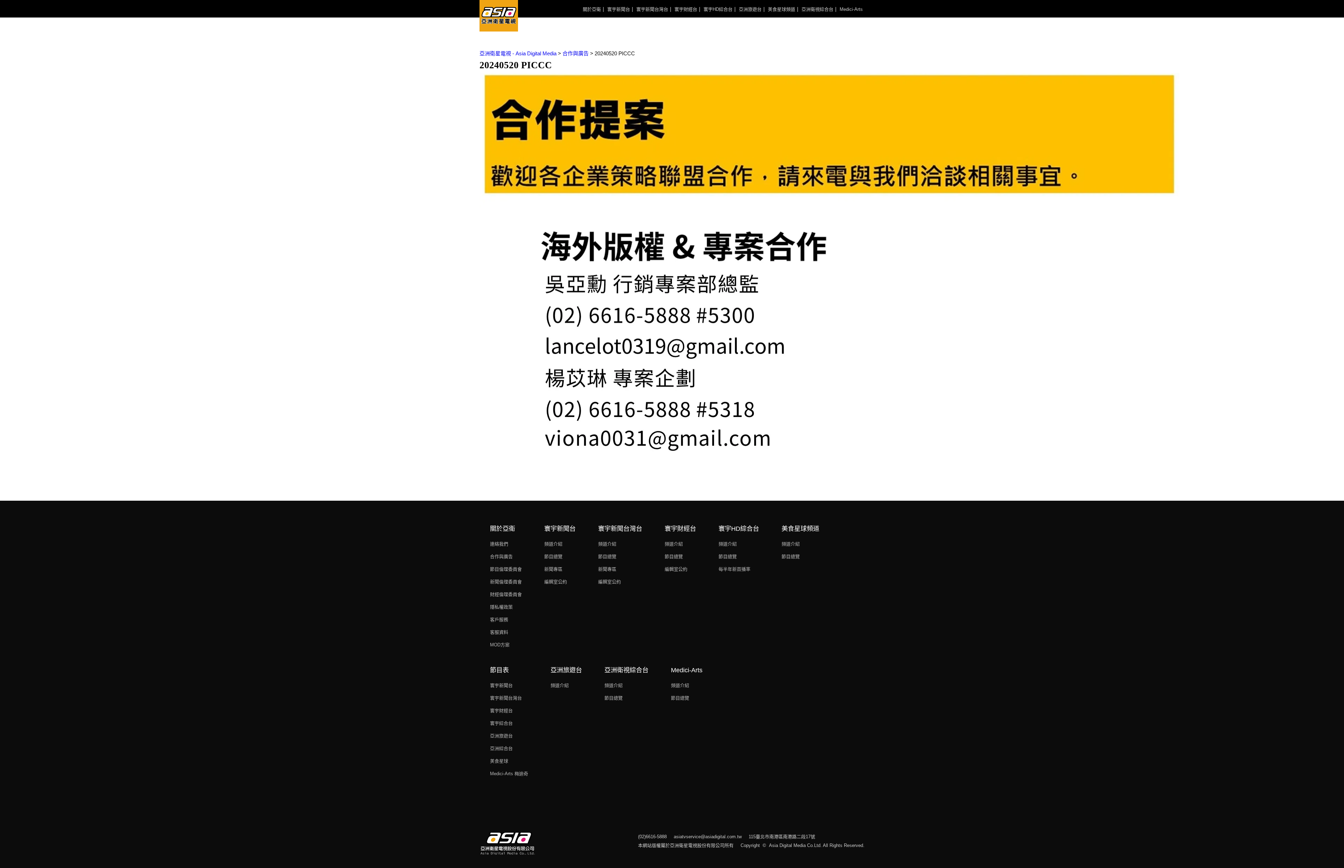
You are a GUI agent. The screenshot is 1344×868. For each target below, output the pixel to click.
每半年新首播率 (734, 569)
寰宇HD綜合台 (718, 9)
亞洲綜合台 (501, 748)
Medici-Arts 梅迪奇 (509, 773)
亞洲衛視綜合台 (817, 9)
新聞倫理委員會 (506, 581)
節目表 (499, 670)
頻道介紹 (553, 544)
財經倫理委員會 (506, 594)
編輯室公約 (555, 581)
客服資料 (499, 632)
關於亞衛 (592, 9)
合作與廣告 (501, 556)
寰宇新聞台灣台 (652, 9)
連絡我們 (499, 544)
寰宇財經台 (685, 9)
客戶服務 (499, 619)
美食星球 (499, 761)
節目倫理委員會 (506, 569)
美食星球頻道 (781, 9)
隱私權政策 (501, 607)
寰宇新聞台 (618, 9)
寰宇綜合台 (501, 723)
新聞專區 (553, 569)
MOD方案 (500, 644)
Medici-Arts (851, 9)
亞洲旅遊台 (750, 9)
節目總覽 (553, 556)
